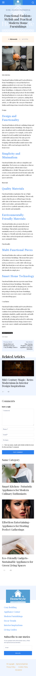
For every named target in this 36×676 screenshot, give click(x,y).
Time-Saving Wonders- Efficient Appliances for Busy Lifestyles (26, 346)
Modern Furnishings (21, 10)
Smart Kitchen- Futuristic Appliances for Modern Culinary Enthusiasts (17, 490)
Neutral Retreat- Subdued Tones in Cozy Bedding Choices (10, 345)
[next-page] (9, 392)
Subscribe (18, 653)
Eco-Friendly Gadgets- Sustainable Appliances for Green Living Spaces (17, 561)
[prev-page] (4, 392)
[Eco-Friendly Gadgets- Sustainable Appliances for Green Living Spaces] (18, 544)
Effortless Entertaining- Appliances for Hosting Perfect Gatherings (16, 526)
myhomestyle (13, 39)
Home (8, 10)
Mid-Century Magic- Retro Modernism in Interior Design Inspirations (17, 383)
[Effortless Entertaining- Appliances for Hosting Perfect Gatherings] (18, 509)
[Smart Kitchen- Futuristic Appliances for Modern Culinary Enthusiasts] (18, 473)
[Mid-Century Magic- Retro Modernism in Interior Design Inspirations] (18, 368)
